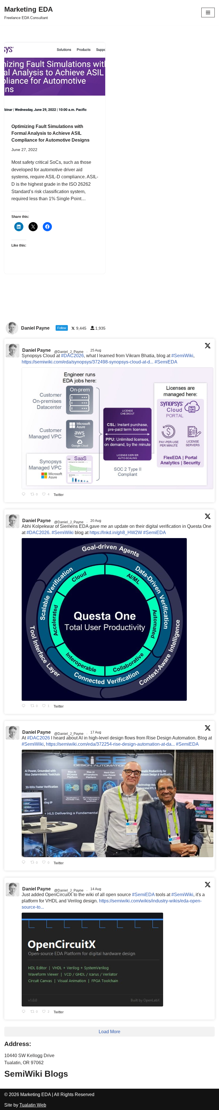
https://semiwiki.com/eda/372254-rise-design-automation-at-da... (110, 744)
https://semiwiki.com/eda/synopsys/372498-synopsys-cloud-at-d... (87, 361)
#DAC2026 (72, 355)
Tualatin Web (32, 1105)
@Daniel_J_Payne (69, 352)
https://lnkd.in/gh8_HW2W (116, 532)
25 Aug (96, 350)
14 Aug (96, 889)
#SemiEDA (166, 361)
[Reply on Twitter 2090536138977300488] (24, 706)
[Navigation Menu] (208, 12)
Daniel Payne (36, 350)
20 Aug (96, 521)
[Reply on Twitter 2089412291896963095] (24, 862)
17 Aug (96, 732)
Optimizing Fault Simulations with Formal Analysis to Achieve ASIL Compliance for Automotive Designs (50, 133)
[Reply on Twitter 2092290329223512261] (24, 494)
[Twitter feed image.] (117, 428)
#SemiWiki (182, 355)
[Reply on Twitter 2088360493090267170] (24, 1012)
